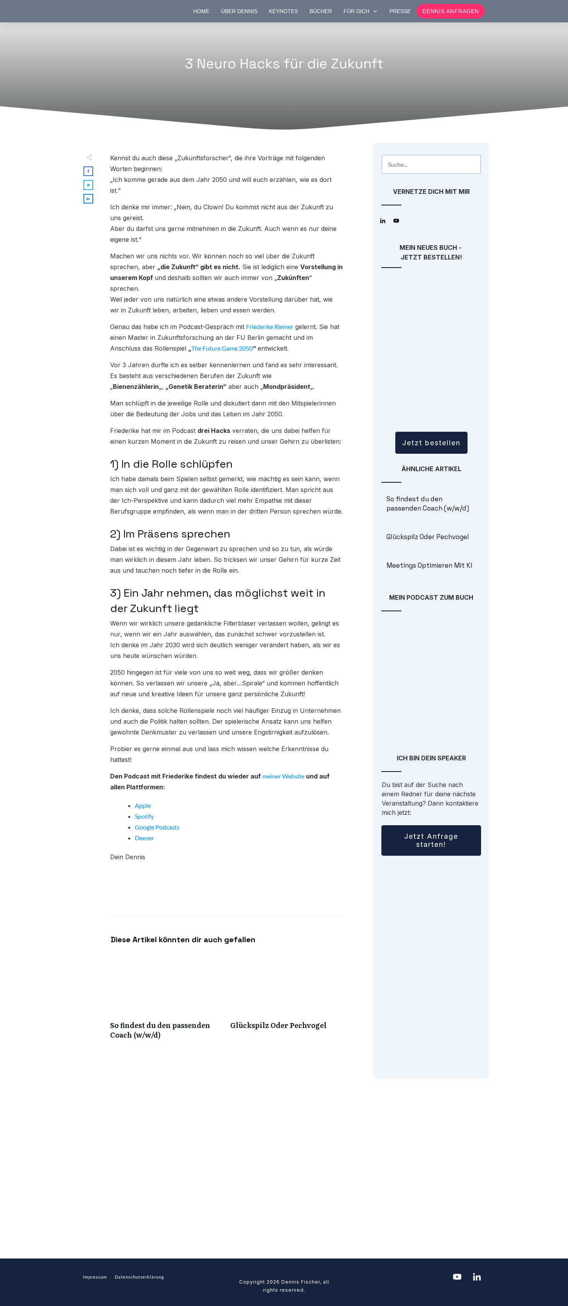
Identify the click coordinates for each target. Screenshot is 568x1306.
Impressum (95, 1276)
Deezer (144, 837)
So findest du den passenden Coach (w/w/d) (166, 1000)
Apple (143, 805)
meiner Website (283, 776)
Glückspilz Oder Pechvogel (286, 1000)
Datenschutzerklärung (139, 1276)
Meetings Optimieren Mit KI (431, 566)
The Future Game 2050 (222, 348)
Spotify (144, 816)
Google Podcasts (157, 827)
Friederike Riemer (269, 326)
